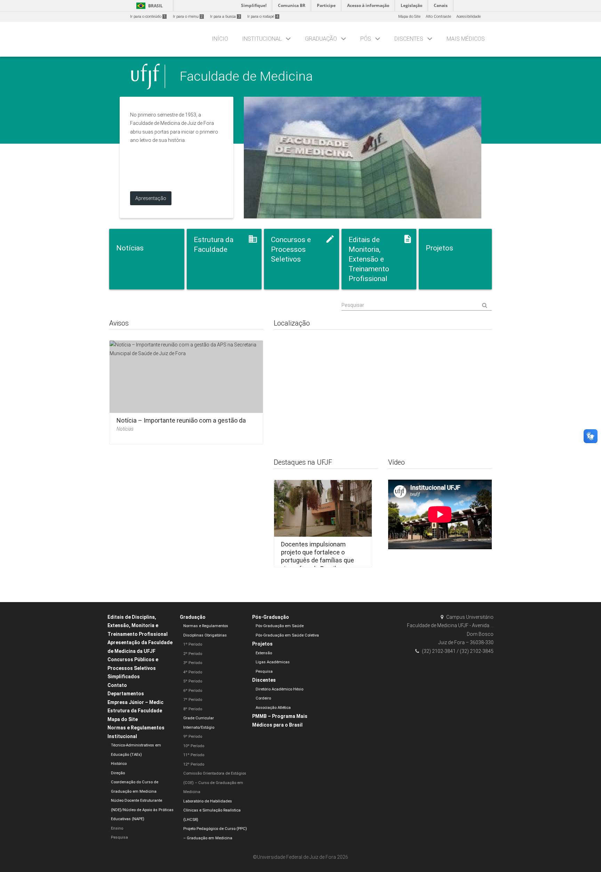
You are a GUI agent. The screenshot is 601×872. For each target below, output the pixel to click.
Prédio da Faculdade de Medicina (362, 157)
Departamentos (125, 693)
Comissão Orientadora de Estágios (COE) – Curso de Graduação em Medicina (214, 782)
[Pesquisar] (417, 305)
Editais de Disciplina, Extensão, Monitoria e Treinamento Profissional (137, 625)
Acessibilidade (468, 16)
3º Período (192, 663)
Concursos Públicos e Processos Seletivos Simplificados (132, 668)
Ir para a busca (225, 16)
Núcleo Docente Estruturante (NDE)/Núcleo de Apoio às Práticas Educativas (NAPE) (142, 809)
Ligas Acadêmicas (273, 662)
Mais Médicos (466, 38)
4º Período (192, 672)
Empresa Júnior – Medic (135, 702)
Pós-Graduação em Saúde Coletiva (287, 635)
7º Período (192, 699)
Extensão (264, 653)
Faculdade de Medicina (246, 76)
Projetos (262, 644)
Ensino (117, 828)
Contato (117, 685)
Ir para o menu (188, 16)
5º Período (192, 681)
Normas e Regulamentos (136, 727)
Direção (118, 773)
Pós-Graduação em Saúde (280, 626)
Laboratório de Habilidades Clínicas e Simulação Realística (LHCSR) (212, 810)
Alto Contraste (438, 16)
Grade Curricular (198, 718)
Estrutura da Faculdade (134, 710)
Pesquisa (119, 837)
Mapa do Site (409, 16)
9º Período (192, 736)
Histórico (119, 763)
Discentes (408, 38)
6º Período (192, 690)
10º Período (193, 746)
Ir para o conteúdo (148, 16)
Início (220, 38)
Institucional (262, 38)
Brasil (148, 6)
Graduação (321, 38)
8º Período (192, 709)
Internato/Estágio (198, 727)
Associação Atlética (273, 707)
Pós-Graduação (270, 617)
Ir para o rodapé (262, 16)
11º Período (193, 755)
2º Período (192, 653)
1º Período (192, 644)
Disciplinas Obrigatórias (205, 635)
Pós (365, 38)
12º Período (193, 764)
